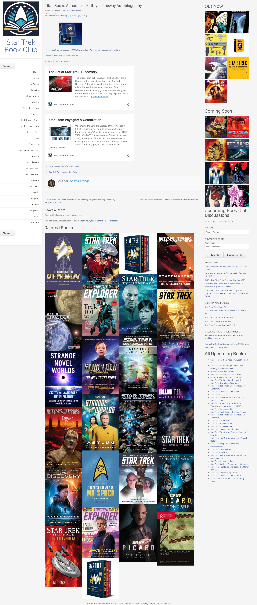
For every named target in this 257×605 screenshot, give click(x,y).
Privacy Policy (142, 603)
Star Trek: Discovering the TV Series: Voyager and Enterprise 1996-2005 (226, 404)
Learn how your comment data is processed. (100, 220)
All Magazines (32, 96)
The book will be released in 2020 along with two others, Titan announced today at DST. (84, 50)
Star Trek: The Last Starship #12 (219, 317)
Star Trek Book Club (20, 46)
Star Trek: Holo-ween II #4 (221, 461)
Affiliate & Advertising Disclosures (102, 603)
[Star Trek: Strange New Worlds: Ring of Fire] (216, 101)
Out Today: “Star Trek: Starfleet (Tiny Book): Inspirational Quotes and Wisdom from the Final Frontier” (226, 293)
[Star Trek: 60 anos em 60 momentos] (238, 78)
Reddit (36, 192)
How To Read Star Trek (28, 150)
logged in (60, 215)
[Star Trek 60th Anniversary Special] (216, 160)
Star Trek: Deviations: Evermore (224, 383)
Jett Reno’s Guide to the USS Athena (226, 377)
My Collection (33, 162)
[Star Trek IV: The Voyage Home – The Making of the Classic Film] (238, 137)
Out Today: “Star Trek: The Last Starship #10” (225, 280)
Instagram (34, 156)
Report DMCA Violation (160, 603)
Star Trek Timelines (219, 452)
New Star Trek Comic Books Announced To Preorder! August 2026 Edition (224, 285)
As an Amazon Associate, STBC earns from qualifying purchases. (224, 337)
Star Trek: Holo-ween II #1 (221, 409)
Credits (35, 102)
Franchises (34, 144)
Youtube (35, 222)
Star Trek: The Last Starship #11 (224, 391)
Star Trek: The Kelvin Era (221, 449)
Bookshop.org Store (30, 120)
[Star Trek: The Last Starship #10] (216, 32)
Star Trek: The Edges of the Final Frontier (228, 412)
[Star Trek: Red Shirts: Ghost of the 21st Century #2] (216, 206)
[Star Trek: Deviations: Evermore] (238, 183)
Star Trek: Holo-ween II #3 (221, 426)
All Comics (34, 90)
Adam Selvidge (75, 10)
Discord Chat (33, 132)
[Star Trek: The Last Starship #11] (238, 206)
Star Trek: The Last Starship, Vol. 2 (220, 325)
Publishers (34, 186)
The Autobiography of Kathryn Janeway (71, 15)
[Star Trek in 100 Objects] (216, 55)
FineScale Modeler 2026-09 (222, 371)
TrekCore (58, 55)
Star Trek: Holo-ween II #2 (221, 423)
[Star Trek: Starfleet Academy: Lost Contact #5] (216, 137)
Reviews (35, 204)
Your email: (210, 242)
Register (35, 198)
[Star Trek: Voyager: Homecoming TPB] (238, 32)
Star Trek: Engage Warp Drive (218, 321)
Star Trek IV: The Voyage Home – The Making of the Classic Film (226, 367)
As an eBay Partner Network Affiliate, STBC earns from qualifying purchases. (227, 345)
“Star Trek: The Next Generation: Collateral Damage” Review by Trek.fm (167, 199)
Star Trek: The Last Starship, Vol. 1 (225, 380)
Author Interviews (31, 108)
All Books (34, 84)
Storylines (34, 210)
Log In (36, 78)
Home (36, 72)
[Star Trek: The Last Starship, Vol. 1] (216, 183)
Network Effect (32, 168)
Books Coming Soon (30, 126)
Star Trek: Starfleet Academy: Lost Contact (229, 464)
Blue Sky (35, 114)
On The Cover (32, 174)
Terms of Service (126, 603)
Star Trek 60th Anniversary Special (225, 374)
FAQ (37, 138)
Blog (54, 13)
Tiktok (36, 216)
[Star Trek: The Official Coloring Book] (216, 78)
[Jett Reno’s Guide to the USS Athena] (238, 160)
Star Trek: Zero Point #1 (215, 307)
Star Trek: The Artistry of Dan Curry (63, 172)
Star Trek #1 (215, 394)
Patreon (35, 180)
